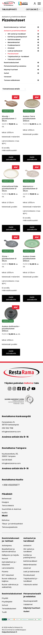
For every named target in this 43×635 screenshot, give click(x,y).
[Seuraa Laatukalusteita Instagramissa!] (14, 389)
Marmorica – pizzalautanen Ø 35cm (30, 188)
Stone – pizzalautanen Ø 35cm (9, 258)
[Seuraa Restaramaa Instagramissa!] (9, 389)
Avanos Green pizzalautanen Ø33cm (29, 258)
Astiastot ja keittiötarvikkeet (14, 17)
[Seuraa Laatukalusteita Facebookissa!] (24, 389)
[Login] (34, 3)
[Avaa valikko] (39, 3)
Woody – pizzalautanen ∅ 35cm (9, 118)
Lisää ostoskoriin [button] (11, 158)
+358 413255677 (11, 484)
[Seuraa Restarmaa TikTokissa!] (29, 389)
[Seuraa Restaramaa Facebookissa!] (19, 389)
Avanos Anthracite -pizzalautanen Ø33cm (11, 328)
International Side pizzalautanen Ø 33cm (10, 188)
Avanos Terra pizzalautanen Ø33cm (29, 118)
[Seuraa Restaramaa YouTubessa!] (33, 389)
